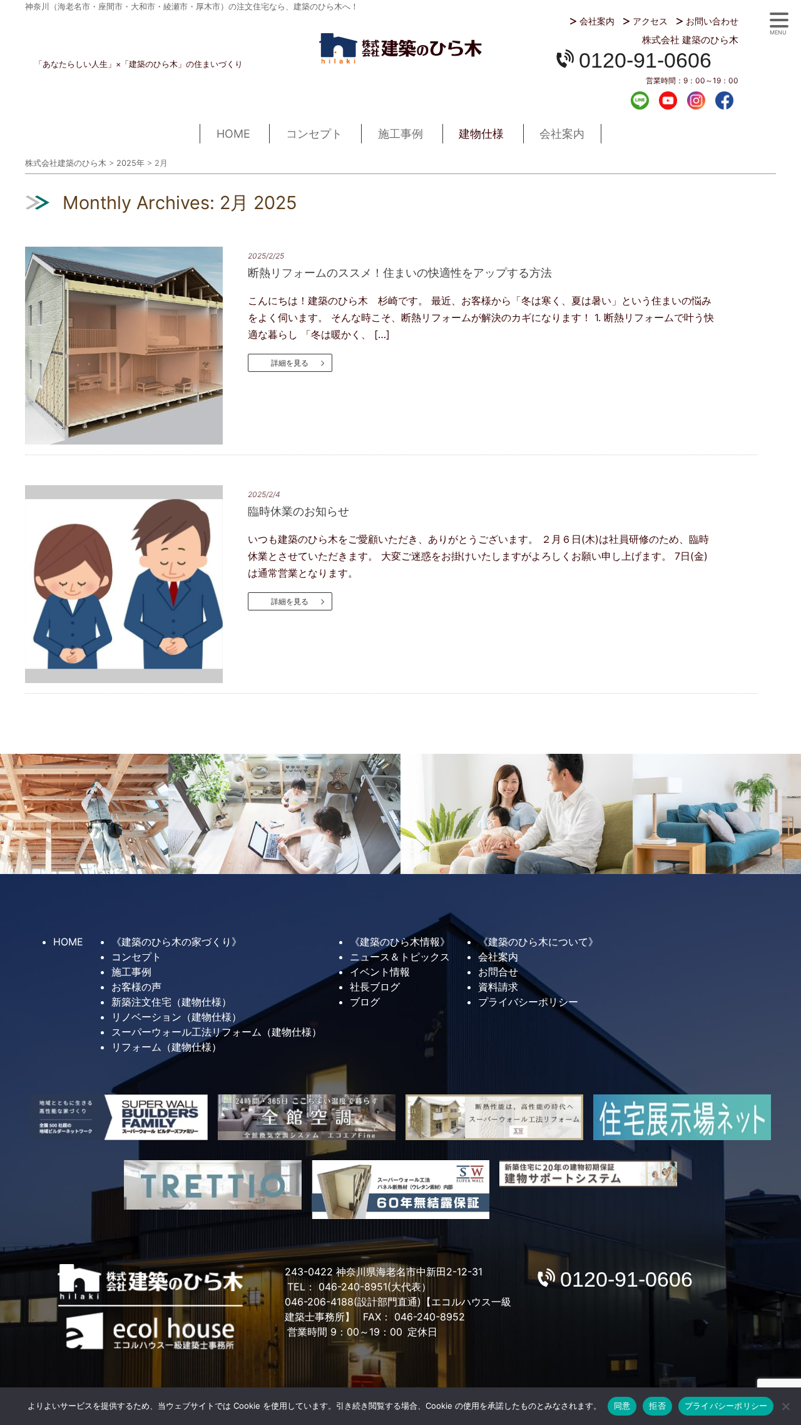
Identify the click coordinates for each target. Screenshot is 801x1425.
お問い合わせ (712, 21)
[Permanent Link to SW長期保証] (588, 1173)
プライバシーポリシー (528, 1001)
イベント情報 (380, 971)
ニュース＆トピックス (400, 956)
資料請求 (498, 986)
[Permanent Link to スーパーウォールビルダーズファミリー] (119, 1117)
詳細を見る (290, 363)
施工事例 (400, 133)
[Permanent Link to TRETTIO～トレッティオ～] (213, 1185)
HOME (233, 133)
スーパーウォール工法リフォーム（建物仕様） (216, 1032)
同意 (622, 1406)
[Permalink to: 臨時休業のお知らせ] (135, 584)
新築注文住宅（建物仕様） (171, 1001)
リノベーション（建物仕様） (176, 1017)
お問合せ (498, 971)
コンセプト (314, 133)
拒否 (657, 1406)
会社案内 (597, 21)
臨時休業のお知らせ (298, 511)
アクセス (650, 21)
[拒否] (785, 1406)
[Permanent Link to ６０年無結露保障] (400, 1189)
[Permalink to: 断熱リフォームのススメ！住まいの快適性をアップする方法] (135, 346)
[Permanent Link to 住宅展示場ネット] (682, 1117)
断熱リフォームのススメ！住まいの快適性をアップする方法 (400, 272)
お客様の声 (136, 986)
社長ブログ (375, 986)
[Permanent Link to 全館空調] (306, 1117)
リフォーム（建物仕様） (166, 1047)
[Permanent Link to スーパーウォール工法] (494, 1117)
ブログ (365, 1001)
